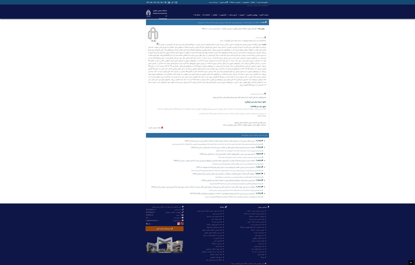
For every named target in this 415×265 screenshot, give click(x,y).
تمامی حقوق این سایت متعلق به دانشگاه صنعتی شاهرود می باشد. (247, 264)
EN (147, 2)
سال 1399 (205, 29)
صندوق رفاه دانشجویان (216, 257)
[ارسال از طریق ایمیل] (152, 41)
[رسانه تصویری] (176, 2)
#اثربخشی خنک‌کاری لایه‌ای (221, 97)
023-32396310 (150, 212)
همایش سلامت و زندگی (258, 241)
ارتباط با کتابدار (261, 116)
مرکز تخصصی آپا (218, 238)
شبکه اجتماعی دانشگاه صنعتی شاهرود (212, 230)
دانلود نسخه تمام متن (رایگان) (255, 102)
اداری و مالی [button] (233, 15)
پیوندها (262, 257)
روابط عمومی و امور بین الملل (256, 219)
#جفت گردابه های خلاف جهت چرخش (240, 97)
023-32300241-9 (151, 210)
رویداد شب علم (213, 2)
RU (161, 2)
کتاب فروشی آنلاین (259, 235)
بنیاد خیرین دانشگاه (217, 244)
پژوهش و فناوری (252, 15)
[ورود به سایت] (169, 2)
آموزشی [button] (241, 15)
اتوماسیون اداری (218, 241)
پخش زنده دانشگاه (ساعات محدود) (212, 235)
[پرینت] (155, 41)
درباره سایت (261, 244)
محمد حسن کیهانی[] (229, 41)
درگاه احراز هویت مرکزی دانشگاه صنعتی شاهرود (209, 211)
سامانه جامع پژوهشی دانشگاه (214, 225)
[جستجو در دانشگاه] (166, 2)
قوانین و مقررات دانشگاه (257, 230)
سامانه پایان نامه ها (259, 233)
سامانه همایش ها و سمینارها (214, 216)
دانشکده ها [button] (206, 15)
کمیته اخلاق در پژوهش (258, 238)
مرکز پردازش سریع (217, 214)
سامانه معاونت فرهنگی (216, 254)
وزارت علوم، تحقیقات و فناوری (214, 249)
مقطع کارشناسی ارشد (215, 29)
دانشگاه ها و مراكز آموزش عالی (214, 260)
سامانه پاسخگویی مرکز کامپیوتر (214, 227)
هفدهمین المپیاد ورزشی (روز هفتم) (257, 5)
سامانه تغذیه (219, 246)
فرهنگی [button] (214, 15)
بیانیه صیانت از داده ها (258, 252)
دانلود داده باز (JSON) (258, 106)
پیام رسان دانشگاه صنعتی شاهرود (213, 233)
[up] (410, 262)
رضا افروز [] (260, 41)
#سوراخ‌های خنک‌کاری (259, 97)
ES (158, 2)
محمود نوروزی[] (246, 41)
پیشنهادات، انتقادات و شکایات (256, 216)
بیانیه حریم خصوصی (259, 246)
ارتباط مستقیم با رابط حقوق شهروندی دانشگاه (252, 227)
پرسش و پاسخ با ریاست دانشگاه (255, 211)
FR (154, 2)
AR (151, 2)
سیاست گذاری (264, 15)
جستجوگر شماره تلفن (163, 228)
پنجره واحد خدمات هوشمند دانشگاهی (212, 252)
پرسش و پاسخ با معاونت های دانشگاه (254, 214)
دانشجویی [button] (223, 15)
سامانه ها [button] (197, 15)
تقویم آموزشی (260, 254)
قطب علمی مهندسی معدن (257, 225)
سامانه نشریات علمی (216, 219)
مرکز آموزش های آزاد (216, 222)
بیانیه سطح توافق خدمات (257, 249)
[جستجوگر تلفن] (172, 2)
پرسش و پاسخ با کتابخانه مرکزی (255, 222)
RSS (149, 224)
